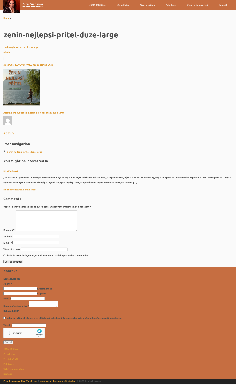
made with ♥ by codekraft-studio (57, 381)
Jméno (7, 236)
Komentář (9, 230)
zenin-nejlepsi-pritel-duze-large (20, 47)
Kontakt (223, 5)
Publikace (171, 5)
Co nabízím (123, 5)
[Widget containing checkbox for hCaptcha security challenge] (24, 333)
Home (6, 18)
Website (7, 325)
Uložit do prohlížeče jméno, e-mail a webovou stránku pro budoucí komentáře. (47, 255)
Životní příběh (147, 5)
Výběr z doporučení (197, 5)
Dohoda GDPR (11, 311)
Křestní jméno (44, 288)
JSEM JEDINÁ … (97, 5)
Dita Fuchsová (32, 4)
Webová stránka (11, 249)
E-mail (7, 243)
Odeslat (8, 342)
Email (7, 298)
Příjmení (41, 293)
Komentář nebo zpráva (16, 306)
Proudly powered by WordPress (20, 381)
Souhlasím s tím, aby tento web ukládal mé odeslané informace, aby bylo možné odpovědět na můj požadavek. (63, 318)
